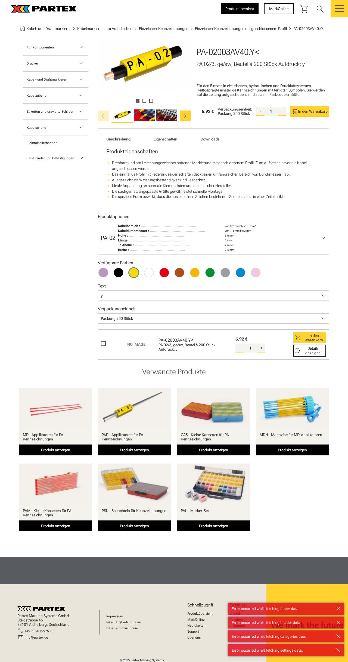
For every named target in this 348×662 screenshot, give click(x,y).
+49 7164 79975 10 (39, 631)
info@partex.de (36, 637)
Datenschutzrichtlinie (122, 628)
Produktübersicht (200, 613)
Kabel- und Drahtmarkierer (46, 79)
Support (193, 631)
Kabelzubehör (37, 95)
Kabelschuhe (36, 128)
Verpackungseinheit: (235, 109)
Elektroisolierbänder (42, 143)
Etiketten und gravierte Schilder (50, 112)
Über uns (194, 637)
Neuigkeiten (196, 625)
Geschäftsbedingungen (123, 622)
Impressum (114, 616)
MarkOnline (196, 619)
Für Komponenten (40, 47)
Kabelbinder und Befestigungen (50, 158)
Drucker (32, 63)
